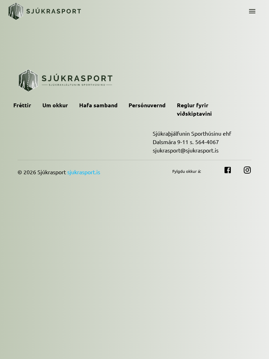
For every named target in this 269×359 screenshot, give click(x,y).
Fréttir (22, 105)
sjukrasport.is (83, 171)
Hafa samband (98, 105)
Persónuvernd (147, 105)
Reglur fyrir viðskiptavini (194, 109)
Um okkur (55, 105)
